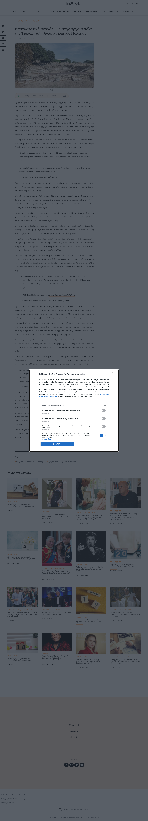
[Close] (114, 374)
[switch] (103, 410)
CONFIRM (57, 444)
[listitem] (74, 405)
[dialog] (74, 410)
